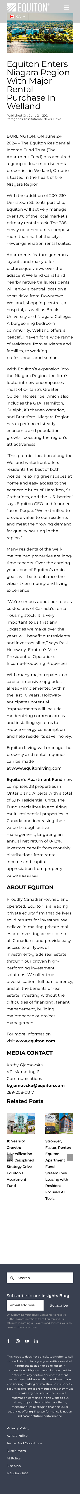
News (57, 119)
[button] (59, 1305)
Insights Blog (55, 1295)
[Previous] (10, 1157)
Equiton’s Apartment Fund (34, 779)
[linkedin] (36, 1341)
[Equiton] (28, 4)
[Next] (70, 1157)
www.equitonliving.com (37, 768)
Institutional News (38, 119)
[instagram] (18, 1341)
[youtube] (27, 1341)
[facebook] (8, 1341)
